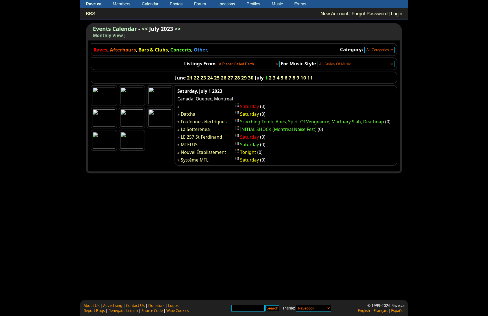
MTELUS (189, 144)
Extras (300, 3)
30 (251, 77)
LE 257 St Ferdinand (201, 137)
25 (217, 77)
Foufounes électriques (203, 122)
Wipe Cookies (177, 310)
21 (190, 77)
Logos (173, 305)
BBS (90, 13)
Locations (226, 3)
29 (244, 77)
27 (230, 77)
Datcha (188, 114)
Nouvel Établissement (203, 152)
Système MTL (194, 160)
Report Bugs (94, 310)
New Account (334, 13)
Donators (156, 305)
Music (277, 3)
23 (203, 77)
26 (223, 77)
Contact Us (135, 305)
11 (310, 77)
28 (237, 77)
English (364, 310)
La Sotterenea (195, 129)
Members (121, 3)
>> (178, 29)
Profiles (253, 3)
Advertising (112, 305)
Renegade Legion (123, 310)
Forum (200, 3)
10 (303, 77)
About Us (91, 305)
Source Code (152, 310)
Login (396, 13)
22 (196, 77)
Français (380, 310)
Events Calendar (115, 29)
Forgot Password (369, 13)
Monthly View (108, 35)
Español (397, 310)
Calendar (150, 3)
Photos (176, 3)
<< (144, 29)
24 (210, 77)
